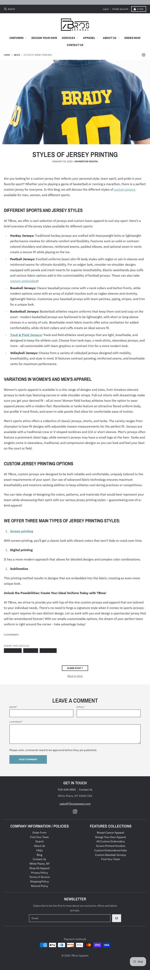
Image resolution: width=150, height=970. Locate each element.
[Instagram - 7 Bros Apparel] (143, 54)
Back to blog (75, 676)
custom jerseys (124, 189)
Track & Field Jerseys (25, 335)
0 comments (11, 634)
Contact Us (85, 789)
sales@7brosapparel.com (75, 803)
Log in (106, 8)
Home (7, 55)
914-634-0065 (67, 789)
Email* (81, 707)
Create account (120, 8)
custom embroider (23, 281)
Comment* (16, 721)
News (17, 55)
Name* (13, 707)
